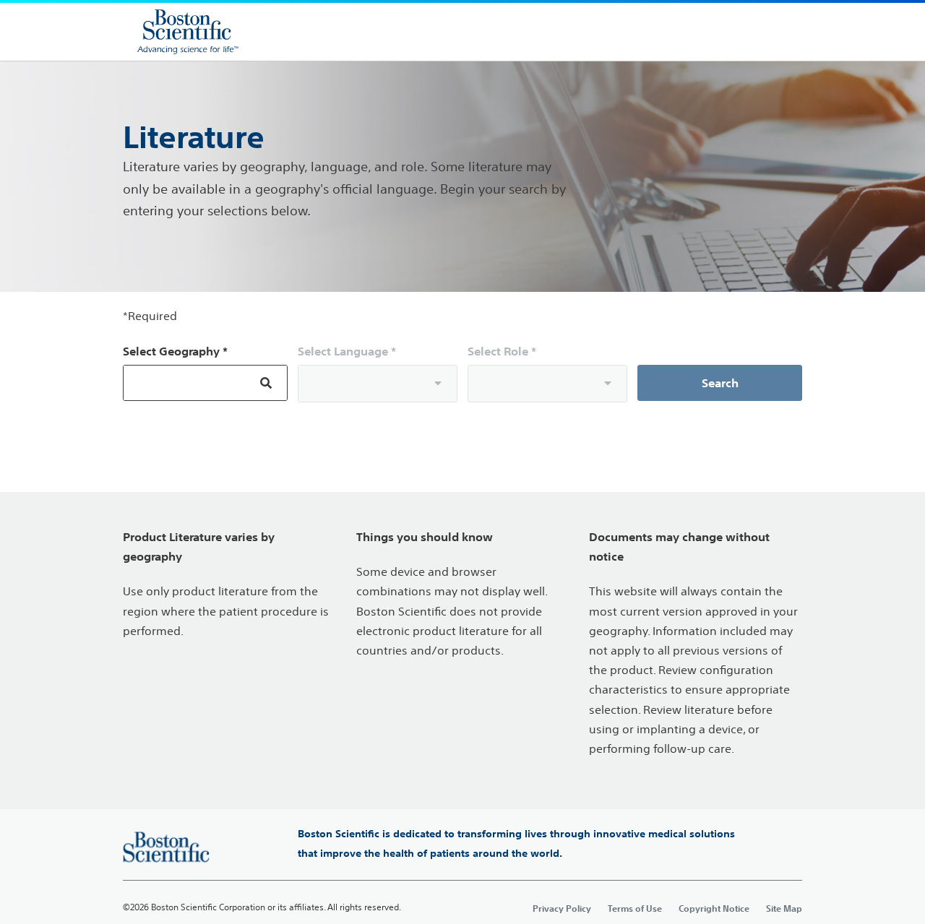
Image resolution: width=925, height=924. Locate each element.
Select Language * (347, 351)
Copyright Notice (714, 908)
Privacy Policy (562, 908)
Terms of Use (635, 908)
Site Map (784, 908)
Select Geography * (175, 351)
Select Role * (502, 351)
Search (720, 383)
